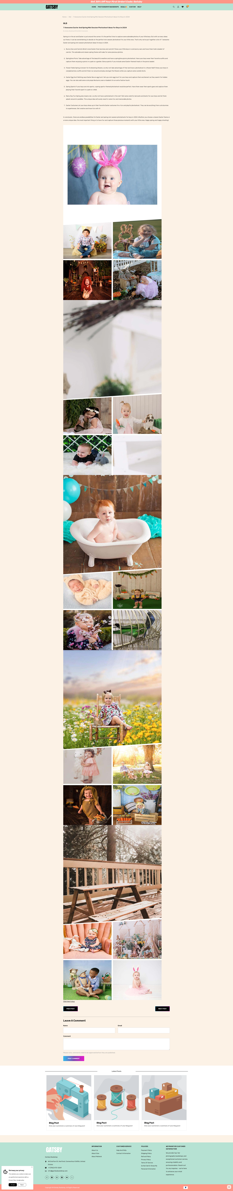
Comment (67, 1036)
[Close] (32, 1167)
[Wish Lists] (183, 7)
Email (120, 1025)
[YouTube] (67, 1177)
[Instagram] (52, 1177)
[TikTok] (62, 1177)
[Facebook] (47, 1177)
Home (64, 17)
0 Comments (84, 31)
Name (65, 1025)
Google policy (20, 1180)
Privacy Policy (12, 1180)
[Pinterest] (57, 1177)
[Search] (174, 7)
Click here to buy (69, 1001)
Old (70, 17)
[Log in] (178, 7)
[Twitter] (72, 1177)
